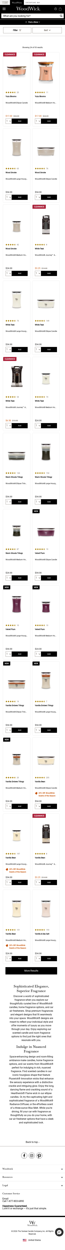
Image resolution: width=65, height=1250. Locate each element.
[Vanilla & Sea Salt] (45, 927)
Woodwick (7, 1168)
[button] (59, 1232)
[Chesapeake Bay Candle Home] (32, 2)
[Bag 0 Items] (60, 9)
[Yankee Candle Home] (5, 2)
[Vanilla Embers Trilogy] (16, 698)
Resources (7, 1177)
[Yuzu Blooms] (16, 89)
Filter (15, 30)
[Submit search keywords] (56, 8)
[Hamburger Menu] (4, 9)
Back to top (32, 1142)
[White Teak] (45, 241)
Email (5, 1198)
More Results (31, 970)
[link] (32, 22)
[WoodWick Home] (17, 2)
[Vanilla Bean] (45, 774)
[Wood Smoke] (16, 165)
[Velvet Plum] (45, 546)
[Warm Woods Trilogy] (16, 470)
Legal (5, 1185)
